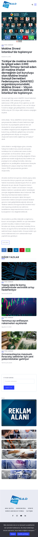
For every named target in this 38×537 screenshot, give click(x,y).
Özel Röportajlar (19, 474)
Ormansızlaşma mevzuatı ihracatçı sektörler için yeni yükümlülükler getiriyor (17, 357)
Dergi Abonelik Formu (14, 511)
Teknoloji (19, 464)
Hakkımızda (21, 508)
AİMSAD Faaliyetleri (19, 434)
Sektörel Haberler (7, 44)
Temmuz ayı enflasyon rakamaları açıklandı (15, 322)
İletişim (29, 511)
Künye (30, 508)
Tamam (13, 534)
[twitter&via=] (13, 38)
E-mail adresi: (9, 378)
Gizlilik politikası (23, 534)
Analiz (19, 454)
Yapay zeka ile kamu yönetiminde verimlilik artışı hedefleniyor (18, 287)
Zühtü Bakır (5, 242)
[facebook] (7, 38)
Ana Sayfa (9, 508)
